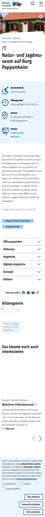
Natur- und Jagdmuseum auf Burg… (17, 41)
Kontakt (14, 129)
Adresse (14, 113)
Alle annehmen (33, 512)
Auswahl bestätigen (31, 504)
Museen (16, 38)
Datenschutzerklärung (26, 479)
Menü (41, 6)
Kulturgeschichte (12, 226)
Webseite (15, 136)
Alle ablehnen (33, 497)
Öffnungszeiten (17, 100)
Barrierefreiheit (17, 88)
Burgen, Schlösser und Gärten (18, 221)
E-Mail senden (17, 133)
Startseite (6, 38)
